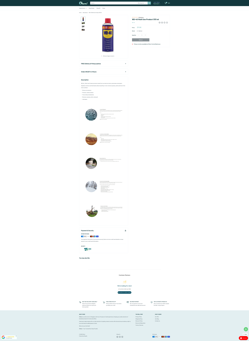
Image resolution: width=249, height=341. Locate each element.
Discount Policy (139, 321)
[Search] (149, 3)
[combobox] (113, 3)
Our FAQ (157, 316)
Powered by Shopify (83, 336)
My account (156, 3)
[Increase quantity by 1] (145, 35)
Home (80, 12)
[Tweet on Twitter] (164, 22)
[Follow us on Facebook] (117, 337)
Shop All (98, 8)
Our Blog (157, 318)
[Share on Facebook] (159, 22)
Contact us (157, 321)
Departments (82, 8)
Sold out (141, 39)
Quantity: (134, 35)
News (104, 8)
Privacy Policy (139, 316)
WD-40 (133, 22)
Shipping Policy (139, 318)
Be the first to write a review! (124, 292)
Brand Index (91, 8)
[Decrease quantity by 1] (138, 35)
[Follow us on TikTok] (122, 337)
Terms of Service (139, 325)
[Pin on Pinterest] (162, 22)
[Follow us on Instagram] (120, 337)
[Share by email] (167, 22)
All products (85, 12)
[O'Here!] (3, 339)
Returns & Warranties (140, 323)
